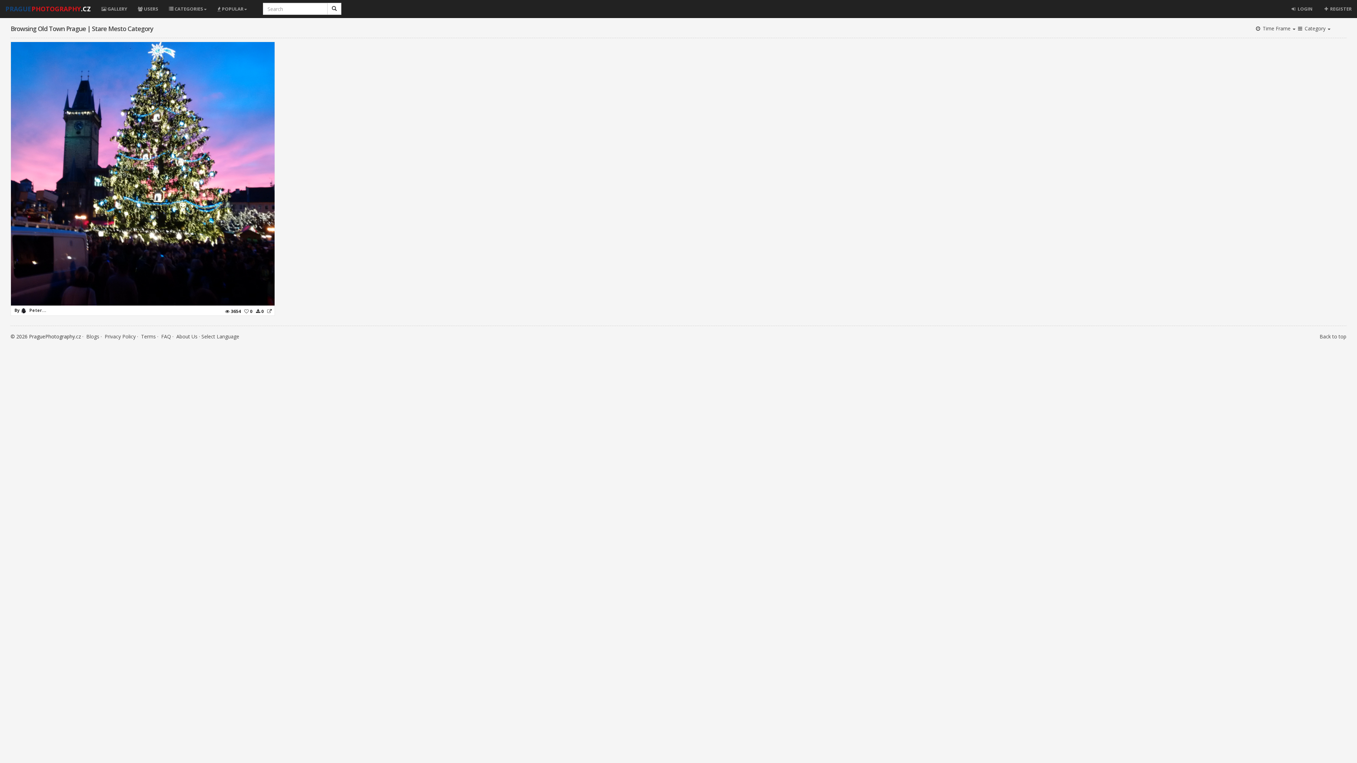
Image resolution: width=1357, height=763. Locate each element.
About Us (187, 336)
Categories (188, 9)
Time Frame (1276, 28)
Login (1304, 9)
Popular (232, 9)
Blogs (92, 336)
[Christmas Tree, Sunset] (269, 311)
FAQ (166, 336)
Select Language (220, 336)
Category (1315, 28)
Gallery (116, 9)
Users (150, 9)
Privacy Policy (120, 336)
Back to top (1333, 336)
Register (1340, 9)
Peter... (37, 310)
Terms (148, 336)
